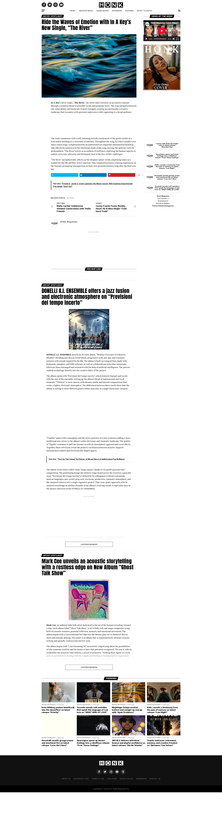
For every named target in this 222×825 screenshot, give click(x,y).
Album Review (102, 11)
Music (72, 11)
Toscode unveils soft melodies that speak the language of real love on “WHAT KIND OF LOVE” (167, 187)
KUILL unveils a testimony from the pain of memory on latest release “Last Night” (167, 166)
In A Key (70, 198)
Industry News (85, 11)
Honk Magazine (68, 222)
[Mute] (174, 39)
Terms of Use (97, 779)
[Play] (146, 39)
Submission (141, 779)
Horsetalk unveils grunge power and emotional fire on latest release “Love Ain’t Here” (167, 177)
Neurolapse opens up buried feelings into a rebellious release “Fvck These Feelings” (167, 155)
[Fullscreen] (177, 39)
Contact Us (154, 779)
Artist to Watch (144, 11)
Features (129, 11)
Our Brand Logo (81, 779)
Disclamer (112, 779)
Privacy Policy (126, 779)
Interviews (117, 11)
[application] (161, 30)
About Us (66, 779)
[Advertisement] (93, 249)
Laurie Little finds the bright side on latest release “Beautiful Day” (167, 145)
